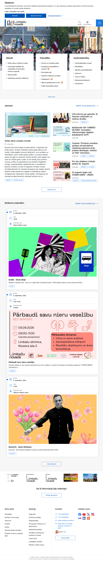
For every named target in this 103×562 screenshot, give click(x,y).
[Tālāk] (95, 477)
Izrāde (11, 286)
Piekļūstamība (33, 521)
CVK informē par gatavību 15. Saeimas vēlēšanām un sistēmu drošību (85, 116)
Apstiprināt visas (36, 16)
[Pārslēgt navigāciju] (99, 23)
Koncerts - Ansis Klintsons (20, 447)
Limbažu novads (18, 180)
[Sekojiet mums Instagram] (92, 514)
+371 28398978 (63, 517)
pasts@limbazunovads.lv (66, 520)
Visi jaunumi (51, 190)
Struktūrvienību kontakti (13, 530)
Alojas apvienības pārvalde (89, 180)
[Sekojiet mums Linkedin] (84, 518)
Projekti (83, 156)
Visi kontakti (65, 538)
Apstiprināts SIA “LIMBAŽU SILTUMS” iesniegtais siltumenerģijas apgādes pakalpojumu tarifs (83, 131)
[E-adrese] (59, 531)
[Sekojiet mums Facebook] (79, 514)
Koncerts (12, 453)
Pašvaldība (8, 514)
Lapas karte (33, 538)
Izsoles (7, 527)
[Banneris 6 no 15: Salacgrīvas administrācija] (12, 478)
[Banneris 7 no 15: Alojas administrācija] (32, 478)
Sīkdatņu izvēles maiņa (36, 545)
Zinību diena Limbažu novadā (17, 141)
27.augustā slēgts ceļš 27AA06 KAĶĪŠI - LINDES (82, 173)
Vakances (8, 521)
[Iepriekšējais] (8, 477)
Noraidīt (15, 16)
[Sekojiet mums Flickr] (79, 518)
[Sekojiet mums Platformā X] (88, 514)
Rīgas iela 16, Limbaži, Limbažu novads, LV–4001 (65, 526)
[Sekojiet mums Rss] (88, 518)
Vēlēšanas (84, 122)
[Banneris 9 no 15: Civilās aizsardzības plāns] (71, 478)
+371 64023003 (63, 514)
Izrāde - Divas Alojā (17, 279)
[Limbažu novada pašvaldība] (17, 23)
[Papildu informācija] (65, 532)
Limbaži (92, 167)
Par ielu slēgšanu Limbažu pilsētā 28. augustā (83, 162)
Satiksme (83, 167)
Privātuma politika (35, 517)
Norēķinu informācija (12, 517)
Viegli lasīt (32, 514)
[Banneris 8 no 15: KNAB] (51, 478)
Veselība (91, 156)
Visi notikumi (51, 464)
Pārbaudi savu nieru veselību (21, 362)
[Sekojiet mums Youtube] (84, 514)
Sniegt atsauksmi (51, 495)
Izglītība (8, 180)
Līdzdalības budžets (35, 542)
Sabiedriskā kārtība (35, 529)
